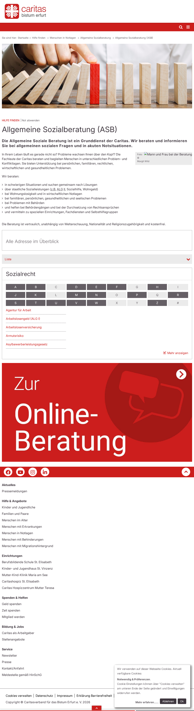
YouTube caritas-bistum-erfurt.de (20, 472)
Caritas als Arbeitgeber (18, 633)
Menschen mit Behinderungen (22, 539)
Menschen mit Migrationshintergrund (27, 546)
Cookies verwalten (19, 696)
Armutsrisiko (14, 336)
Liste (8, 259)
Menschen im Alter (15, 520)
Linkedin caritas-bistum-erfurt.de (45, 472)
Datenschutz (44, 696)
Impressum (65, 696)
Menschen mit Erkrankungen (22, 526)
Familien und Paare (15, 514)
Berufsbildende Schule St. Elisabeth (27, 562)
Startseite (23, 37)
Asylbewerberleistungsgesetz (27, 344)
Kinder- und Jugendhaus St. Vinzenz (27, 568)
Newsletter (9, 655)
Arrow (96, 708)
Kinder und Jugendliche (18, 507)
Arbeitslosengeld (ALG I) (23, 319)
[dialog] (152, 686)
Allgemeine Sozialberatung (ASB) (134, 37)
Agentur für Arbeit (18, 310)
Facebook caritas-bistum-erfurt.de (8, 472)
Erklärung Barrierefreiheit (94, 696)
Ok (182, 701)
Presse (6, 662)
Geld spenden (11, 604)
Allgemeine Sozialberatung (96, 37)
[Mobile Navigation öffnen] (188, 27)
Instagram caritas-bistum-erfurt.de (32, 472)
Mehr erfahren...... (147, 702)
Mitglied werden (13, 617)
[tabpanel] (97, 76)
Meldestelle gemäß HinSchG (22, 675)
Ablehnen (168, 701)
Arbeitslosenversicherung (24, 327)
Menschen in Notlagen (63, 37)
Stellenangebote (13, 639)
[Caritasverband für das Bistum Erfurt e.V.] (97, 11)
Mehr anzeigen (177, 353)
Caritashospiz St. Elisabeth (20, 581)
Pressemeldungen (14, 491)
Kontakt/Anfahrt (13, 668)
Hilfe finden (39, 37)
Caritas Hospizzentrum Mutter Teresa (28, 588)
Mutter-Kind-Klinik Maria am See (25, 575)
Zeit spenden (11, 610)
